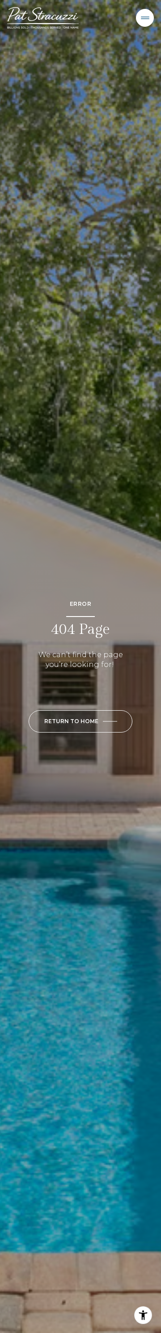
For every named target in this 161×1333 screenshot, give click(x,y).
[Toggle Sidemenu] (145, 18)
